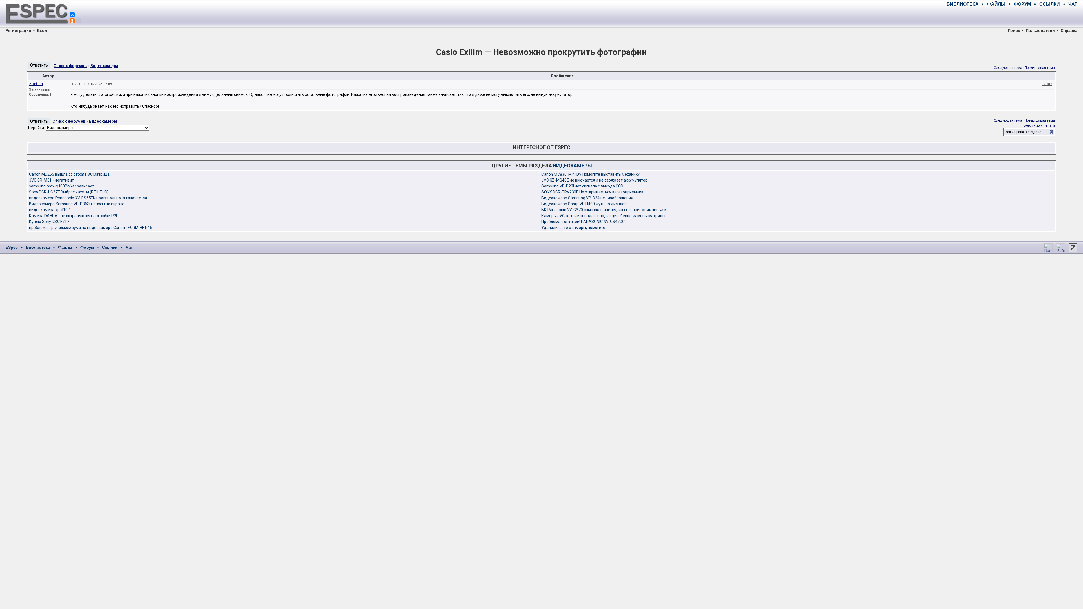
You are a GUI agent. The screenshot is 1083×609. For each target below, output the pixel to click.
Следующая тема (1008, 68)
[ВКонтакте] (72, 14)
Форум (87, 247)
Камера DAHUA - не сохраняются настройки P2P (74, 215)
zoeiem (36, 83)
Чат (129, 247)
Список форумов (70, 65)
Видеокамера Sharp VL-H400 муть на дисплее (584, 204)
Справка (1069, 30)
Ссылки (110, 247)
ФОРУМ (1022, 4)
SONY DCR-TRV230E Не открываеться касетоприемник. (593, 192)
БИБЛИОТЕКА (962, 4)
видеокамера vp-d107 (49, 210)
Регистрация (18, 30)
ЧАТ (1072, 4)
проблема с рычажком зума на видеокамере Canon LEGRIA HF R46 (90, 227)
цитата (1047, 84)
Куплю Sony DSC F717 (49, 221)
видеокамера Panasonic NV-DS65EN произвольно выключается (88, 198)
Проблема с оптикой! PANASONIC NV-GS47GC (583, 221)
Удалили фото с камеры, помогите (573, 227)
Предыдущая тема (1040, 68)
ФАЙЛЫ (996, 4)
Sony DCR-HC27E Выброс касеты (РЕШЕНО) (69, 192)
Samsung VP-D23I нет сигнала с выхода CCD (582, 186)
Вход (42, 30)
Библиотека (38, 247)
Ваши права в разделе (1023, 132)
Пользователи (1040, 30)
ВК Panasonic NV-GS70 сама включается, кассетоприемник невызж (604, 210)
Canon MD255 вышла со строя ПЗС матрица (69, 174)
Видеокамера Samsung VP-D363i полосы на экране (76, 204)
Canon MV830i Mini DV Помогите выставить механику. (591, 174)
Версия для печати (1039, 125)
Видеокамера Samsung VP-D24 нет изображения (587, 198)
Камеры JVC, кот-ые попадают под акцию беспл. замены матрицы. (604, 215)
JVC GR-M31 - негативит (51, 180)
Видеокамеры (104, 65)
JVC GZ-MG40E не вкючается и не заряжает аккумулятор (595, 180)
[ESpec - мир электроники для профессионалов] (37, 27)
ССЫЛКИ (1049, 4)
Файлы (65, 247)
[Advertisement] (1011, 16)
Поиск (1014, 30)
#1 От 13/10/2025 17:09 (93, 84)
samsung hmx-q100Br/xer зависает (61, 186)
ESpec (12, 247)
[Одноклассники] (72, 20)
